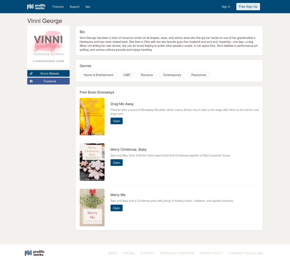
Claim (116, 121)
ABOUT (112, 253)
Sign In (226, 6)
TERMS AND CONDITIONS (177, 253)
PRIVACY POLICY (211, 253)
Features (58, 6)
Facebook (50, 81)
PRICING (129, 253)
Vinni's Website (49, 73)
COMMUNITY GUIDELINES (245, 253)
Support (75, 6)
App (87, 6)
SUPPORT (147, 253)
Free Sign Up (248, 6)
